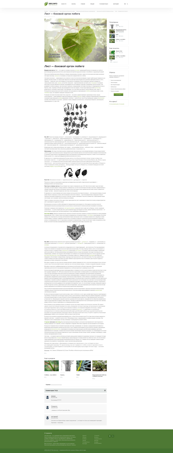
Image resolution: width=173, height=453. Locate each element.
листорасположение (69, 208)
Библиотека (113, 86)
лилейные (46, 92)
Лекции (92, 4)
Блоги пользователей (116, 80)
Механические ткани (54, 255)
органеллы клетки (56, 329)
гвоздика (93, 83)
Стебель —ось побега (50, 375)
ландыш (52, 166)
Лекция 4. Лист (119, 51)
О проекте (96, 435)
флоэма (80, 243)
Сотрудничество (98, 438)
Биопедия (116, 4)
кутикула (84, 241)
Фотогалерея (114, 82)
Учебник (83, 4)
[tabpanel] (52, 369)
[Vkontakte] (124, 4)
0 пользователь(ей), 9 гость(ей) (116, 104)
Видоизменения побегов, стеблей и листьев (99, 375)
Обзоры (73, 4)
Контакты (96, 437)
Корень (62, 375)
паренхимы (91, 255)
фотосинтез (78, 250)
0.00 (54, 16)
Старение (47, 322)
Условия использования (97, 442)
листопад (58, 322)
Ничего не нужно (115, 91)
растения (77, 70)
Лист (111, 60)
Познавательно (103, 4)
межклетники (98, 290)
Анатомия (47, 213)
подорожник (57, 166)
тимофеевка (101, 98)
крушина (79, 96)
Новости (63, 4)
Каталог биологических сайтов (118, 89)
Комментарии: (52, 390)
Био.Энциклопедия (115, 84)
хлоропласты (65, 250)
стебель (88, 91)
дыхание (79, 309)
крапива (60, 98)
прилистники (98, 87)
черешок (57, 75)
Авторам (96, 440)
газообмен (90, 215)
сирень (59, 83)
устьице (60, 243)
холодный (58, 337)
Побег (78, 375)
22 (94, 378)
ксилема (46, 245)
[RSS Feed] (127, 4)
